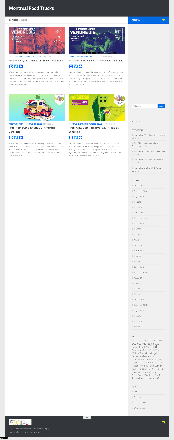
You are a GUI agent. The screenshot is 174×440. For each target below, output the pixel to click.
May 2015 (137, 327)
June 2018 (138, 234)
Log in (136, 392)
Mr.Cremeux (138, 359)
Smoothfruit (137, 372)
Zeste (160, 378)
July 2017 (137, 256)
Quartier (158, 366)
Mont (141, 353)
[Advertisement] (148, 62)
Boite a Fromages (137, 341)
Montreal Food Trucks (31, 8)
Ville (147, 378)
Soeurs (146, 372)
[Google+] (159, 20)
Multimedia (150, 359)
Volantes (153, 378)
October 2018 (139, 213)
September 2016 (140, 272)
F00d (146, 347)
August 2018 (139, 224)
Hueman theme (37, 432)
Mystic (159, 359)
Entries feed (138, 397)
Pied (142, 365)
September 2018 (140, 218)
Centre (153, 340)
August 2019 (139, 196)
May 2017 (137, 262)
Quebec (135, 369)
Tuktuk (135, 378)
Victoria (141, 378)
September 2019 (140, 191)
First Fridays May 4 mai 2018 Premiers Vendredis (96, 60)
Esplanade (153, 343)
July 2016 (137, 283)
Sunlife (141, 375)
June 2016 (138, 289)
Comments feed (140, 403)
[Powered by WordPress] (18, 432)
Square (135, 375)
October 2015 (139, 300)
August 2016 (139, 278)
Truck (157, 375)
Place (147, 366)
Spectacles (154, 372)
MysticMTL (137, 362)
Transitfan (149, 375)
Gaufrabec (137, 350)
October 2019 (139, 186)
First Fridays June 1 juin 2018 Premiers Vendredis (36, 60)
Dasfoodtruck (139, 343)
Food (153, 347)
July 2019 (137, 202)
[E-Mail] (163, 20)
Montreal (138, 356)
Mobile (135, 353)
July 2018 (137, 229)
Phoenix (136, 365)
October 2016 (139, 267)
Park (160, 362)
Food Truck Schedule (33, 57)
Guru (144, 350)
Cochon (160, 340)
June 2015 (138, 321)
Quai (152, 365)
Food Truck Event (16, 57)
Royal (149, 369)
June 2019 (138, 207)
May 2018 (137, 240)
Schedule (158, 369)
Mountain (149, 356)
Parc (155, 362)
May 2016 (137, 294)
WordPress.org (139, 408)
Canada (145, 340)
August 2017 (139, 251)
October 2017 (139, 245)
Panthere (148, 362)
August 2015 (139, 310)
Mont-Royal (151, 353)
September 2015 (140, 305)
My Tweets (136, 121)
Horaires (153, 350)
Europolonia (138, 347)
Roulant (143, 368)
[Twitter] (156, 20)
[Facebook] (152, 20)
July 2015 (137, 316)
